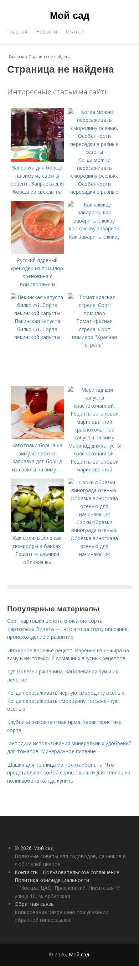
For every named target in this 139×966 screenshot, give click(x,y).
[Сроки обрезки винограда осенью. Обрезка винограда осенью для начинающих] (94, 514)
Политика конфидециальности (52, 880)
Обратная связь (34, 903)
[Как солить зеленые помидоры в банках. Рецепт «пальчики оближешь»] (37, 530)
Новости (46, 31)
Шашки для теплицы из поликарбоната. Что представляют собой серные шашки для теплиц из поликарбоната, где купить (68, 772)
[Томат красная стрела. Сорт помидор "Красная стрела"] (94, 313)
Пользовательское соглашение (81, 872)
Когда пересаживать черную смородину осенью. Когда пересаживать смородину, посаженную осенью (66, 700)
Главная (17, 31)
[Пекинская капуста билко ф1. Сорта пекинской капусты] (37, 313)
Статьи (74, 31)
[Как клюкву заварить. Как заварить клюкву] (94, 220)
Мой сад (69, 15)
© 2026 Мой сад (34, 848)
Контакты (26, 872)
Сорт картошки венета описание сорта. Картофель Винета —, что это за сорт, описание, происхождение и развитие (68, 628)
